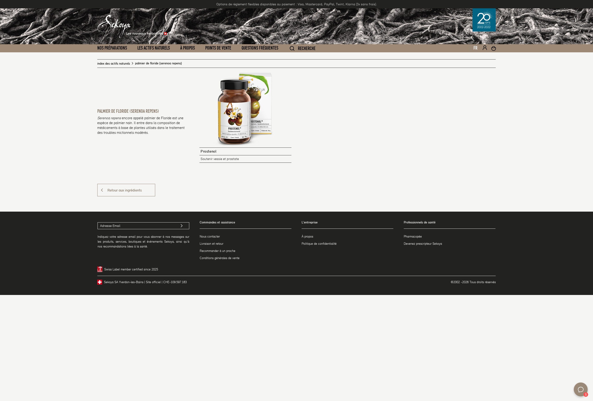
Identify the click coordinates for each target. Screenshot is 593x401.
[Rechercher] (292, 48)
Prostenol (208, 151)
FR (475, 48)
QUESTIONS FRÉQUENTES (260, 48)
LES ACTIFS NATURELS (153, 48)
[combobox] (473, 49)
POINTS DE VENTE (218, 48)
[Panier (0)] (493, 49)
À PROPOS (187, 48)
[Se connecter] (485, 48)
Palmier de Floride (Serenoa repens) (128, 111)
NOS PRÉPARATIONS (112, 48)
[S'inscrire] (181, 225)
